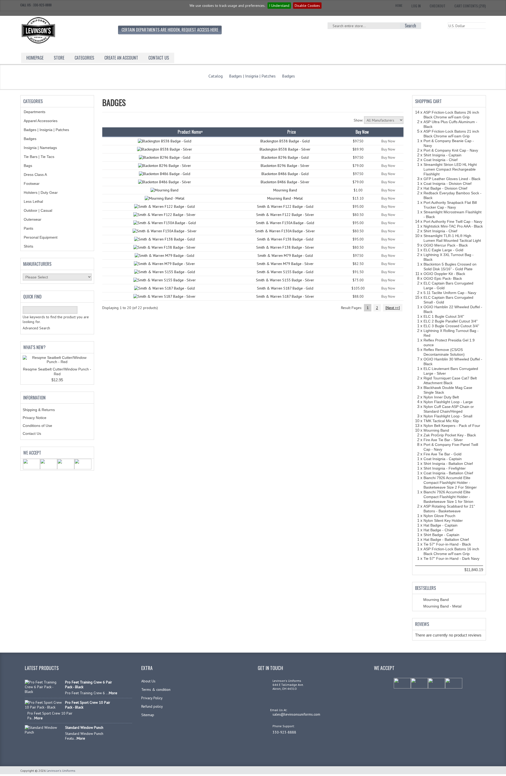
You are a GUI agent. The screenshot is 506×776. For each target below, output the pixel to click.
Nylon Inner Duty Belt (441, 397)
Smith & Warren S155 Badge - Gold (285, 271)
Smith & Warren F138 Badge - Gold (285, 239)
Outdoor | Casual (38, 210)
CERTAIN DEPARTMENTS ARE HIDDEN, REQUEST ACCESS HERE (169, 30)
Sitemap (147, 714)
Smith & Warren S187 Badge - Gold (285, 288)
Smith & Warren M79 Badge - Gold (285, 255)
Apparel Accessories (40, 121)
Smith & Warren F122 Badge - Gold (285, 206)
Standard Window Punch (84, 727)
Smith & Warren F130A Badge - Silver (285, 231)
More (113, 693)
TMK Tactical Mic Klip (441, 421)
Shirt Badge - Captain (441, 535)
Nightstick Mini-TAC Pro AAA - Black (453, 226)
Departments (34, 112)
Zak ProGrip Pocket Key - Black (450, 435)
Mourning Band (285, 190)
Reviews (422, 624)
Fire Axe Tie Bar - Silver (443, 440)
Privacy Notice (34, 418)
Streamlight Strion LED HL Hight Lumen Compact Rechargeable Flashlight (450, 169)
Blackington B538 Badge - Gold (285, 141)
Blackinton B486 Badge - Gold (285, 173)
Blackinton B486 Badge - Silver (285, 182)
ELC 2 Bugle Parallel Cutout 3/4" (451, 321)
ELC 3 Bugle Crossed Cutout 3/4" (451, 326)
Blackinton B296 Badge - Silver (285, 165)
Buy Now (388, 141)
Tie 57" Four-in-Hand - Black (447, 544)
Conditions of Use (37, 425)
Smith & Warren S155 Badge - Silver (285, 280)
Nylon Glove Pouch (439, 516)
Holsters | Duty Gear (41, 192)
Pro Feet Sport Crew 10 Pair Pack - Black (87, 705)
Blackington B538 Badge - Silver (285, 149)
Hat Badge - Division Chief (445, 188)
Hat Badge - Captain (441, 525)
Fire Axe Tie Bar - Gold (442, 454)
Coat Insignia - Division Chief (447, 183)
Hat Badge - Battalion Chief (446, 539)
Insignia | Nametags (40, 148)
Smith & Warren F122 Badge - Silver (285, 214)
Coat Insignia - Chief (441, 160)
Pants (28, 228)
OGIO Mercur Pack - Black (446, 245)
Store (59, 58)
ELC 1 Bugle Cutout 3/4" (444, 316)
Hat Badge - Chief (438, 530)
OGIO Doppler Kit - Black (444, 274)
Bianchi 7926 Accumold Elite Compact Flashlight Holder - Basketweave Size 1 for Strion (448, 497)
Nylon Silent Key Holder (443, 520)
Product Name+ (190, 132)
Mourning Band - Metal (285, 198)
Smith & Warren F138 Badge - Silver (285, 247)
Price (291, 132)
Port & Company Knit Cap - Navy (451, 150)
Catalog (215, 76)
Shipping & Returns (39, 410)
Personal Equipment (40, 237)
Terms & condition (156, 689)
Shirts (28, 246)
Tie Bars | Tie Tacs (39, 157)
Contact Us (32, 433)
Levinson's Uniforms (61, 771)
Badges (288, 76)
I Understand (279, 5)
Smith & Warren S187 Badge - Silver (285, 296)
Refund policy (152, 706)
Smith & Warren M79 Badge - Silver (285, 263)
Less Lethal (33, 201)
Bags (28, 165)
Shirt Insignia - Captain (442, 155)
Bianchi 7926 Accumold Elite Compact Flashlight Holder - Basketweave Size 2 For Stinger (450, 482)
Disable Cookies (307, 5)
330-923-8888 (284, 732)
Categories (84, 58)
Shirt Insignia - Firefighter (445, 468)
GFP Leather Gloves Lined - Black (452, 179)
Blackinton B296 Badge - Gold (285, 157)
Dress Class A (35, 174)
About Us (148, 681)
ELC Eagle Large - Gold (443, 250)
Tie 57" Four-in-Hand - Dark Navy (451, 558)
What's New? (34, 347)
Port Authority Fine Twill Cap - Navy (453, 221)
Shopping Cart (428, 101)
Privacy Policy (152, 698)
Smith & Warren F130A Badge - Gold (285, 222)
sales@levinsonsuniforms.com (296, 714)
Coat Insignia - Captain (443, 459)
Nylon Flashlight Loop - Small (448, 416)
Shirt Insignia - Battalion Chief (448, 463)
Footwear (32, 183)
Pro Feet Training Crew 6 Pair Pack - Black (88, 684)
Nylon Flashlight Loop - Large (448, 402)
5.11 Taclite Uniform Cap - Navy (450, 293)
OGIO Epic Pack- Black (443, 278)
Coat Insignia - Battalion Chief (448, 473)
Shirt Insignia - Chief (440, 231)
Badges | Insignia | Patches (252, 76)
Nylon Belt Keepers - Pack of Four (452, 425)
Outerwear (32, 219)
